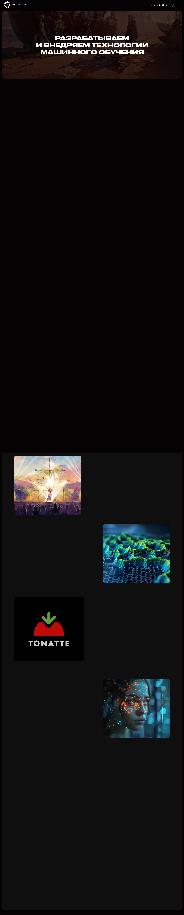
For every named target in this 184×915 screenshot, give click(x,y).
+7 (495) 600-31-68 (157, 5)
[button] (177, 5)
